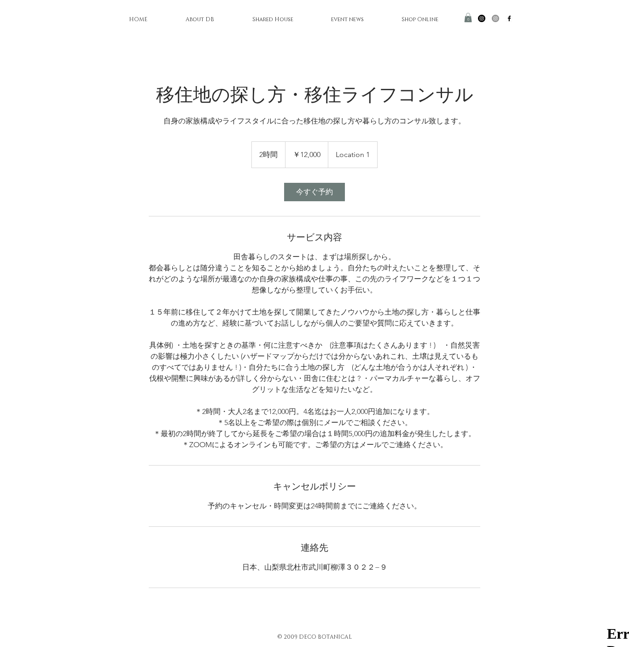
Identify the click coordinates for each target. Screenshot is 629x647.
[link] (314, 192)
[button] (468, 17)
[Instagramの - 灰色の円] (495, 18)
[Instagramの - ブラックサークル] (481, 18)
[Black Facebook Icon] (509, 18)
